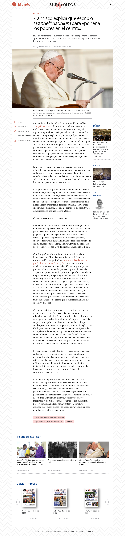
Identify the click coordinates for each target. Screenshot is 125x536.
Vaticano (37, 13)
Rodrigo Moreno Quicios (42, 46)
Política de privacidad (78, 531)
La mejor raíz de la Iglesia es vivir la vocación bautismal (101, 216)
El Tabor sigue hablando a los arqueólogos (99, 183)
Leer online (32, 518)
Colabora (66, 531)
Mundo (24, 4)
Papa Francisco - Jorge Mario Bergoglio (48, 422)
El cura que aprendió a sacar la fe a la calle (62, 461)
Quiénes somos (56, 531)
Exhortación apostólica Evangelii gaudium (49, 417)
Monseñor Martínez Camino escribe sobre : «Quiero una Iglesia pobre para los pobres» (30, 462)
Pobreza (69, 422)
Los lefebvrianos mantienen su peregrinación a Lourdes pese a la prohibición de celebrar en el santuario (100, 149)
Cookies (90, 531)
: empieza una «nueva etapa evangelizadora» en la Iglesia (92, 462)
